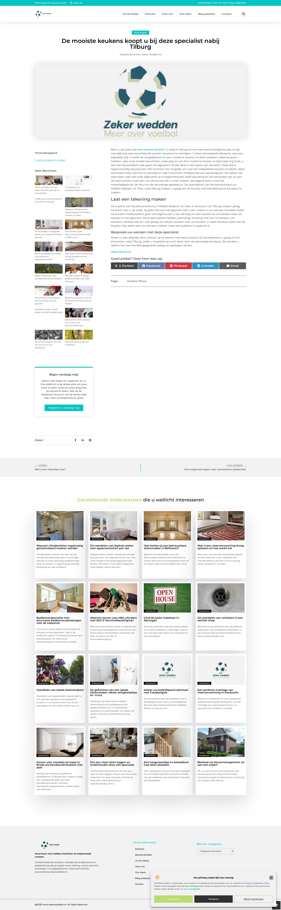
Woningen (140, 32)
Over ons (167, 13)
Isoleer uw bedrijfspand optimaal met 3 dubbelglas (166, 691)
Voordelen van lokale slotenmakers (60, 689)
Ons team (186, 13)
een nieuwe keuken (151, 149)
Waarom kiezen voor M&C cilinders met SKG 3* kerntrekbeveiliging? (113, 619)
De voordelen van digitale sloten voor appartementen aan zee (48, 234)
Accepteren (173, 899)
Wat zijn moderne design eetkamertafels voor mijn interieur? (77, 278)
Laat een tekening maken (51, 160)
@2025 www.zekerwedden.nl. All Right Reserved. (61, 904)
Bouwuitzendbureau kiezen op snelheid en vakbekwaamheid (48, 256)
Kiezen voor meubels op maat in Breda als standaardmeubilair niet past (59, 765)
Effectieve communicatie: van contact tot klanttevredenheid (77, 322)
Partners (150, 13)
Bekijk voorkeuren (254, 899)
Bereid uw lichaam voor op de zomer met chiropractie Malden (78, 301)
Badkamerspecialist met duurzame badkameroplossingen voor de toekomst (58, 620)
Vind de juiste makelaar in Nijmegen (161, 619)
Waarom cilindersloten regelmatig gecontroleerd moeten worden (77, 212)
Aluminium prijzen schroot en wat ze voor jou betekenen (48, 345)
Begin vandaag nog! (63, 374)
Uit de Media (142, 860)
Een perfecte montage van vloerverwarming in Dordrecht (217, 691)
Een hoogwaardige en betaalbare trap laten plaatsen (166, 763)
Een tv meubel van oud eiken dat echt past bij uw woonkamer (47, 190)
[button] (271, 877)
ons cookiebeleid (192, 889)
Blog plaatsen (206, 13)
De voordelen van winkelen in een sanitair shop (220, 619)
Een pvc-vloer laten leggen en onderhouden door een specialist (112, 763)
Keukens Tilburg (136, 281)
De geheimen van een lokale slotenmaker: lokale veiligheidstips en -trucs (113, 692)
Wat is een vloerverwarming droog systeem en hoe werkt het (78, 256)
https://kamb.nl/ (121, 251)
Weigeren (213, 899)
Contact (227, 13)
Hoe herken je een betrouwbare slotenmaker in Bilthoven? (78, 234)
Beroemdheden (143, 854)
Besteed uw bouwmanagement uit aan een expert (221, 763)
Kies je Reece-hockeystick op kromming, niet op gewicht (47, 301)
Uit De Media (130, 13)
